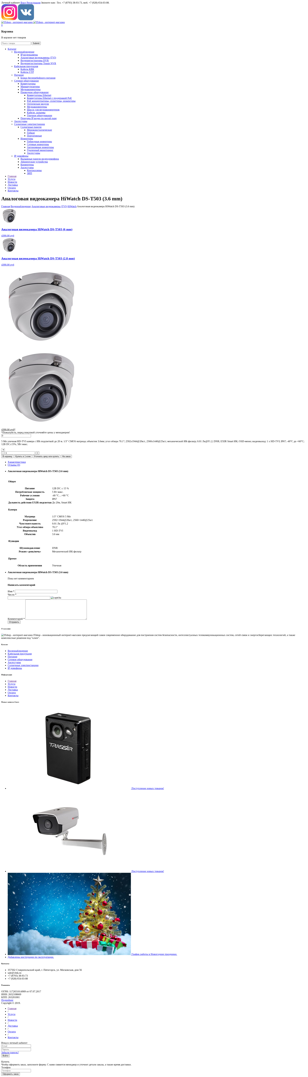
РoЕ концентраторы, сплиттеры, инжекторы (51, 101)
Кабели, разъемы (36, 112)
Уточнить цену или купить (46, 456)
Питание (19, 75)
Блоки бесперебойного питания (38, 77)
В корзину (7, 456)
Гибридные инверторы (39, 141)
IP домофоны (21, 156)
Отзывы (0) (14, 465)
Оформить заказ (11, 1074)
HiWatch (72, 206)
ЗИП (29, 173)
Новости (12, 686)
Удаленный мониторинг (40, 150)
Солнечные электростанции (29, 124)
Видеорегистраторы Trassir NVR (38, 63)
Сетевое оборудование (26, 80)
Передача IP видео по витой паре (39, 118)
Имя (11, 591)
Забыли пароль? (10, 1052)
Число (12, 594)
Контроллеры (34, 170)
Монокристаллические (39, 130)
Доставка (13, 689)
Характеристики (17, 462)
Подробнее (7, 1000)
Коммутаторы (28, 83)
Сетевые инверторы (38, 144)
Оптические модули (38, 104)
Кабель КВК (27, 69)
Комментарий (16, 618)
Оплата (12, 692)
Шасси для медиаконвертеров (43, 109)
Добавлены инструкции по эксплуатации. (31, 957)
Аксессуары (20, 121)
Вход (23, 2)
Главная (5, 206)
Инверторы (27, 138)
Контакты (13, 695)
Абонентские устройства (34, 161)
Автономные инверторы (40, 147)
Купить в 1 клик (23, 456)
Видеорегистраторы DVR (35, 60)
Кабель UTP (27, 72)
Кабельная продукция (26, 66)
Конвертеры (27, 164)
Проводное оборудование (35, 92)
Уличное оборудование (39, 115)
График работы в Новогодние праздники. (154, 954)
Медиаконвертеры (31, 89)
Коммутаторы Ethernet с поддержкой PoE (49, 98)
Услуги (11, 684)
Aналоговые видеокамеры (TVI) (38, 57)
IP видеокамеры (29, 54)
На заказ (66, 456)
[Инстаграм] (9, 19)
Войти (5, 1056)
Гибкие (31, 132)
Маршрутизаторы (30, 86)
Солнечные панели (31, 127)
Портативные (34, 135)
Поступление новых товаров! (148, 788)
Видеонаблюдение (24, 51)
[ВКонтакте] (26, 19)
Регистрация (33, 2)
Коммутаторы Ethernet (39, 95)
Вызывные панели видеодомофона (40, 158)
